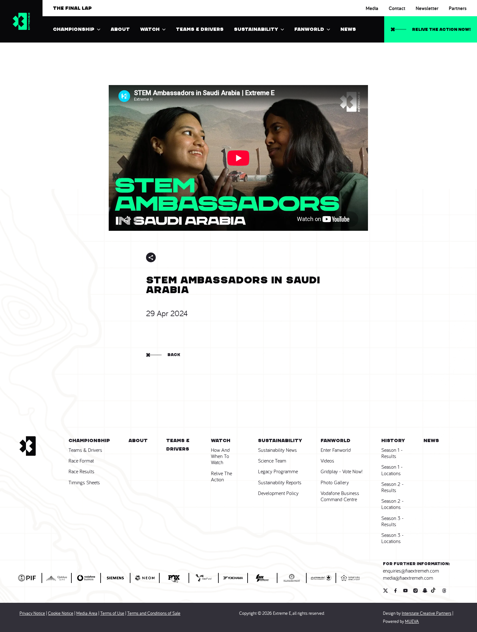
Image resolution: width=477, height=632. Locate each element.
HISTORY (393, 440)
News (348, 29)
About (120, 29)
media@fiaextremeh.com (408, 578)
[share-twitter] (177, 257)
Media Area (86, 613)
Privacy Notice (32, 613)
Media (372, 8)
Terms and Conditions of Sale (153, 613)
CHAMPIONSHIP (73, 29)
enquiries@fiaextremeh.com (411, 570)
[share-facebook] (165, 257)
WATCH (150, 29)
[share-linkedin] (188, 257)
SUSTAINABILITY (256, 29)
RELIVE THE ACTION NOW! (441, 29)
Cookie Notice (60, 613)
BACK (173, 354)
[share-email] (199, 257)
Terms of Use (112, 613)
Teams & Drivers (200, 29)
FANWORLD (309, 29)
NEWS (431, 440)
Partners (458, 8)
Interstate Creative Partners (426, 613)
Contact (397, 8)
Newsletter (427, 8)
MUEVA (412, 621)
